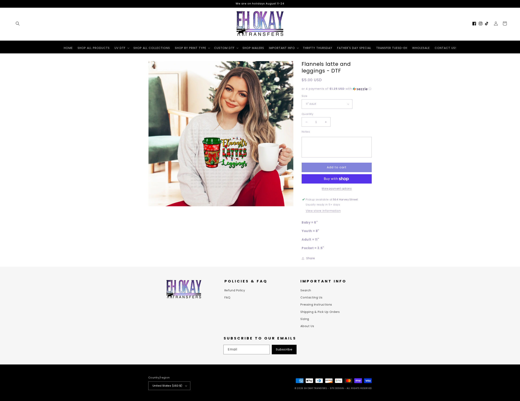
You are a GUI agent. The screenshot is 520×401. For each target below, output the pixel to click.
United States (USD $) (167, 386)
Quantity (307, 114)
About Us (307, 326)
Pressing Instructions (316, 305)
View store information (323, 211)
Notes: (306, 132)
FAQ (227, 297)
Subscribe (284, 349)
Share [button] (310, 258)
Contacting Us (311, 297)
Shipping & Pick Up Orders (320, 312)
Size (305, 96)
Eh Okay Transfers (315, 388)
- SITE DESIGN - (337, 388)
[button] (17, 23)
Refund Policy (234, 290)
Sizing (304, 319)
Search (305, 290)
